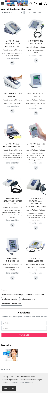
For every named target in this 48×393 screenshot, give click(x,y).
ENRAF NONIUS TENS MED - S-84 (36, 145)
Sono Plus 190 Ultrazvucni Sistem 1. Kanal (12, 201)
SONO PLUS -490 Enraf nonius (35, 42)
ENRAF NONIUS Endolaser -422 (35, 259)
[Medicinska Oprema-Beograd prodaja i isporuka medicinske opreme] (16, 3)
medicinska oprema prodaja (12, 294)
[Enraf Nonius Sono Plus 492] (12, 81)
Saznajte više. (13, 382)
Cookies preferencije (26, 382)
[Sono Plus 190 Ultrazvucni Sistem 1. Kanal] (12, 186)
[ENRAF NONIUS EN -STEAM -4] (36, 81)
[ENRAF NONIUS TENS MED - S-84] (36, 131)
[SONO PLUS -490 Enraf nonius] (36, 28)
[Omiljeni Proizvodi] (35, 3)
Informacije (6, 369)
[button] (45, 3)
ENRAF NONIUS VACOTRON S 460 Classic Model (12, 44)
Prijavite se (24, 335)
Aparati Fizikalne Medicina (12, 50)
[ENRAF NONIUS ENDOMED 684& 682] (12, 131)
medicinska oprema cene (35, 294)
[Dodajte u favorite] (12, 63)
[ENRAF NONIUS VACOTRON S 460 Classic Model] (12, 28)
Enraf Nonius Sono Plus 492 (12, 95)
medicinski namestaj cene (11, 304)
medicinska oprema (27, 299)
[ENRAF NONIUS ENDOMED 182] (12, 246)
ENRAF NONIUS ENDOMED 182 (12, 259)
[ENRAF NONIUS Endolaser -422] (36, 246)
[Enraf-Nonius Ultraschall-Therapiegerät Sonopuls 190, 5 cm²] (36, 186)
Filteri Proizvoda (35, 12)
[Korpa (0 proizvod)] (40, 3)
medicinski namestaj (9, 299)
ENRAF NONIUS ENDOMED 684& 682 (12, 145)
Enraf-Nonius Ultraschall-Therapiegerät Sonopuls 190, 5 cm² (36, 202)
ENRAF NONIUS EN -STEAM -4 (35, 95)
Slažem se (9, 388)
